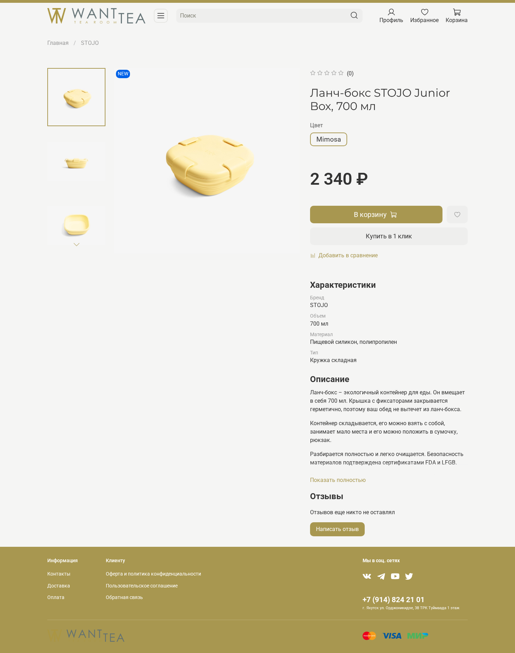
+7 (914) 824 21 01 (394, 600)
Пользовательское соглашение (142, 586)
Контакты (58, 574)
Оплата (55, 597)
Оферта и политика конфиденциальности (153, 574)
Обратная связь (124, 597)
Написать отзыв (337, 529)
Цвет (316, 125)
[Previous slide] (128, 160)
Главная (58, 43)
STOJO (90, 43)
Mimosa (328, 139)
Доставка (58, 586)
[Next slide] (76, 244)
